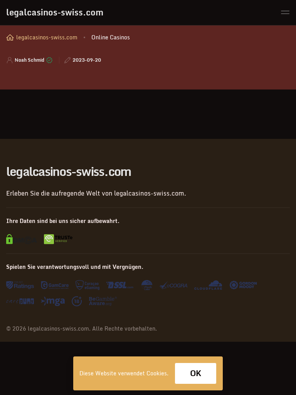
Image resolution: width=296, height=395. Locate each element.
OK (195, 373)
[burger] (285, 12)
